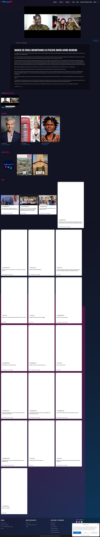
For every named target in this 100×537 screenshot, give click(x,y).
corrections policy (54, 526)
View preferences (94, 532)
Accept (77, 532)
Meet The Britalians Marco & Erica (31, 524)
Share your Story (3, 522)
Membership (96, 40)
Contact (27, 526)
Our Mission (28, 522)
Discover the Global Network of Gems (7, 526)
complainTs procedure (54, 528)
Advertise (2, 528)
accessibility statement (54, 530)
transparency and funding (55, 532)
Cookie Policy (83, 535)
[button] (97, 524)
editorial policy (53, 524)
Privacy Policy (88, 535)
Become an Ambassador (5, 524)
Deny (86, 532)
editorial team (53, 522)
